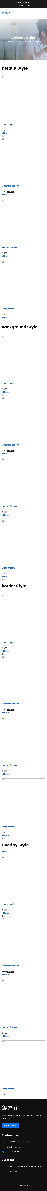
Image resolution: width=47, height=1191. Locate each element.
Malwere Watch (10, 185)
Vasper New (8, 308)
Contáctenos (10, 1126)
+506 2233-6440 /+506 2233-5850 (20, 1142)
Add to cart (6, 133)
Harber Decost (10, 247)
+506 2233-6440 (24, 5)
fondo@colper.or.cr (24, 2)
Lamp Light (8, 124)
